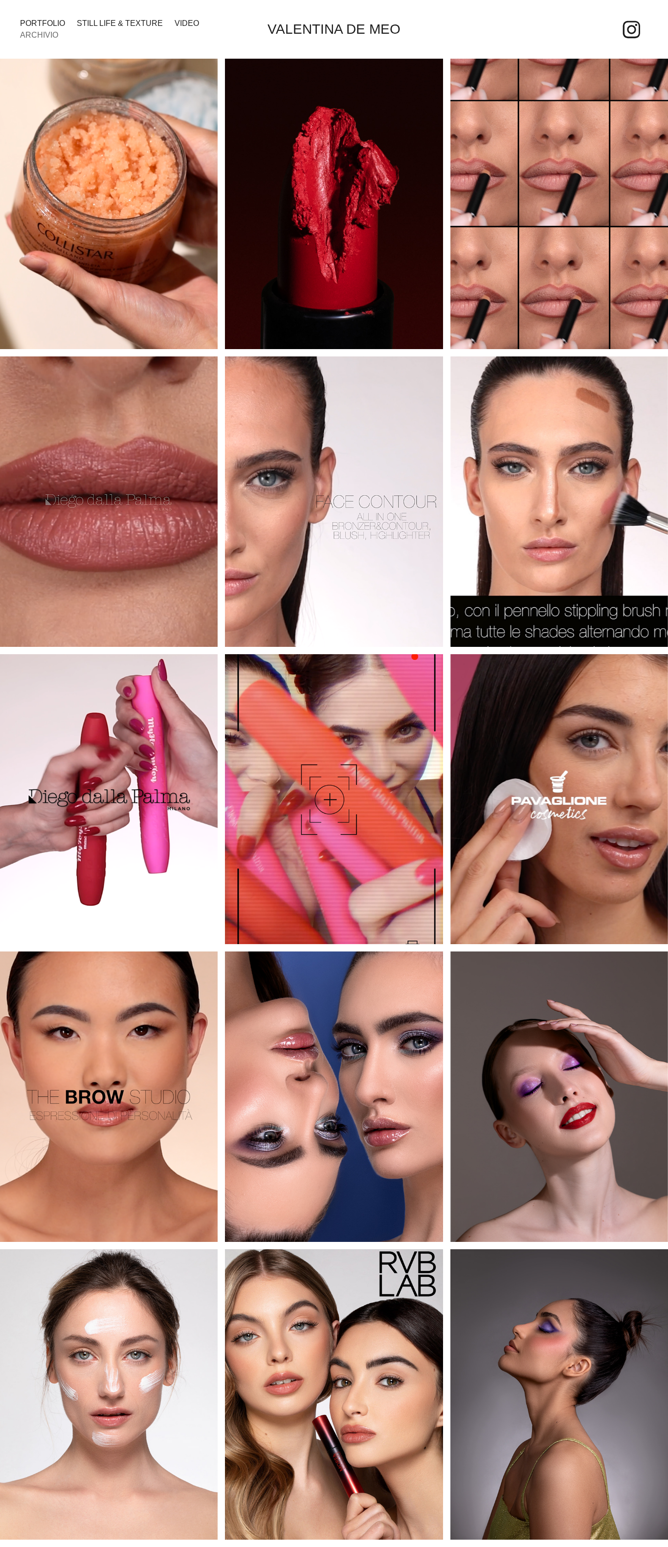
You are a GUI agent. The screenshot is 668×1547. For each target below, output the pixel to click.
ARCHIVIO (39, 35)
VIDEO (187, 23)
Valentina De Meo (334, 29)
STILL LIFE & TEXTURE (120, 23)
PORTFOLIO (42, 23)
